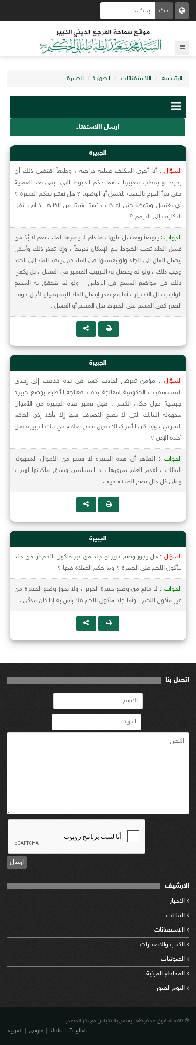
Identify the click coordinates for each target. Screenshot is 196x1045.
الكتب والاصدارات (162, 945)
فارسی (36, 1031)
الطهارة (101, 78)
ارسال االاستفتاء (97, 127)
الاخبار (177, 901)
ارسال (17, 862)
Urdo (56, 1031)
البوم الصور (170, 988)
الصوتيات (173, 959)
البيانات (175, 915)
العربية (15, 1031)
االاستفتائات (136, 78)
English (78, 1031)
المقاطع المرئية (165, 974)
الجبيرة (75, 78)
